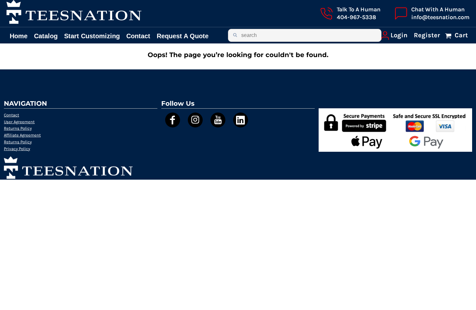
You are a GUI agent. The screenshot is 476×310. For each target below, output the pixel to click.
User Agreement (19, 121)
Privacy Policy (17, 148)
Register (427, 35)
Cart (460, 35)
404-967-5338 (356, 17)
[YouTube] (217, 120)
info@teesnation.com (440, 17)
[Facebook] (172, 120)
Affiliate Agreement (22, 135)
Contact (11, 115)
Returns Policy (18, 128)
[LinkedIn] (240, 120)
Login (399, 35)
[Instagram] (195, 120)
